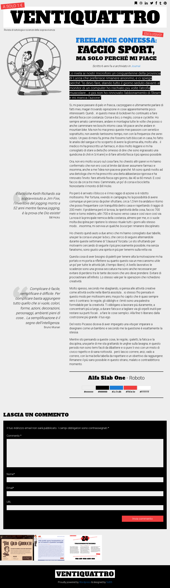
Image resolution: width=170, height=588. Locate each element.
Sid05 (109, 582)
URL (9, 502)
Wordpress (85, 582)
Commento (14, 435)
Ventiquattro (85, 17)
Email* (10, 488)
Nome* (11, 474)
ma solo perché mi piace (116, 49)
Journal (135, 66)
